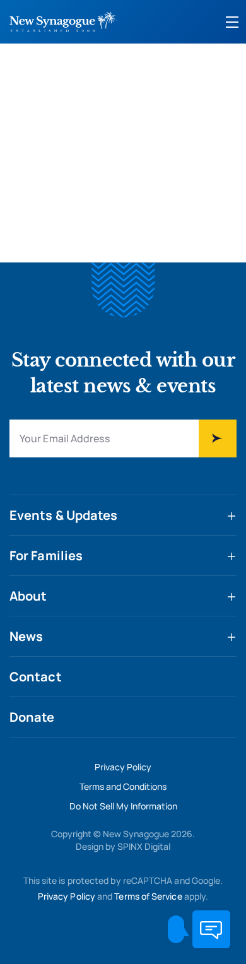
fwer (218, 438)
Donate (32, 717)
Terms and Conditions (123, 786)
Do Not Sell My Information (123, 806)
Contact (35, 676)
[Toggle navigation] (232, 22)
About (28, 595)
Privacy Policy (123, 767)
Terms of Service (148, 896)
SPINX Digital (143, 846)
